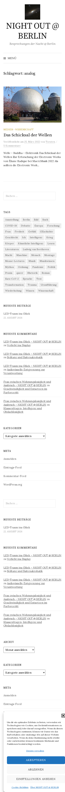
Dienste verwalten (35, 750)
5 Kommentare (12, 145)
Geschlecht (11, 237)
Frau (8, 231)
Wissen (30, 290)
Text (39, 278)
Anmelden (9, 458)
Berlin (26, 219)
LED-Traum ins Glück (16, 313)
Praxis (8, 272)
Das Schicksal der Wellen (27, 135)
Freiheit (19, 231)
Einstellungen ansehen (36, 779)
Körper (9, 243)
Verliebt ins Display (19, 345)
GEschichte (46, 231)
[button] (63, 715)
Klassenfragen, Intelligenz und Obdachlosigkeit (22, 410)
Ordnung (23, 267)
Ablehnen (36, 769)
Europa (38, 225)
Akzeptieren (36, 760)
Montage (49, 255)
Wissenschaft (46, 290)
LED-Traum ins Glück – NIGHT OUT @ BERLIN (32, 341)
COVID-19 (11, 225)
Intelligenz (36, 237)
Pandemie (38, 267)
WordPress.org (12, 484)
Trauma (32, 284)
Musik (32, 261)
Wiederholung (13, 290)
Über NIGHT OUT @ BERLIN (44, 787)
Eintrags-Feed (12, 467)
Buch (45, 219)
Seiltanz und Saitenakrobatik (25, 357)
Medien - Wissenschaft (18, 129)
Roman (46, 272)
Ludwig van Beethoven (36, 249)
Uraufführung (49, 284)
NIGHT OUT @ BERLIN (32, 31)
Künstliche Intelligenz (30, 243)
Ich (24, 237)
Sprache (27, 278)
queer (19, 272)
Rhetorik (32, 272)
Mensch (35, 255)
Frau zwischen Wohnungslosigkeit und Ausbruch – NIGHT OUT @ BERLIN (27, 383)
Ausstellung (12, 219)
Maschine (21, 255)
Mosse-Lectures (14, 261)
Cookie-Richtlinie (20, 787)
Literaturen (12, 249)
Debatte (25, 225)
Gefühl (32, 231)
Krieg (49, 237)
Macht (8, 255)
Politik (51, 267)
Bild (36, 219)
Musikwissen (47, 261)
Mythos (9, 267)
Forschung (53, 225)
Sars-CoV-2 (12, 278)
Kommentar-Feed (14, 476)
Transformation (14, 284)
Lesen (50, 243)
